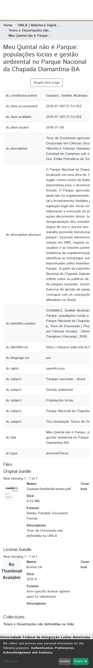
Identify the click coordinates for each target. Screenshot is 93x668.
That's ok (80, 661)
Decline (65, 661)
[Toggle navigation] (87, 10)
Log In (73, 9)
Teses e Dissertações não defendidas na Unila (30, 30)
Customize (10, 661)
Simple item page (46, 82)
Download (85, 486)
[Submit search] (58, 10)
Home (8, 25)
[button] (64, 10)
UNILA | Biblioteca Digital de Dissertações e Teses (39, 25)
